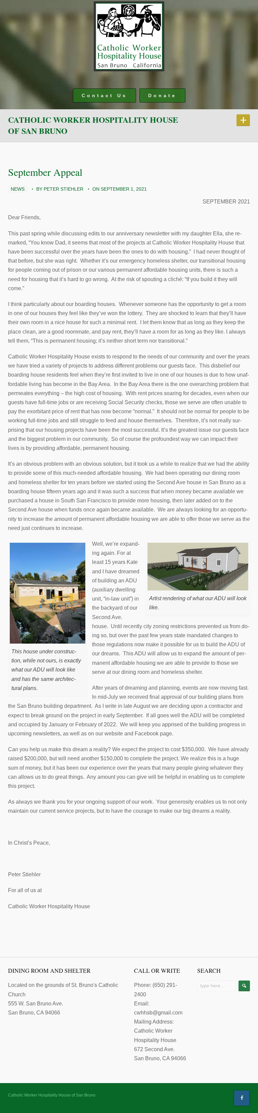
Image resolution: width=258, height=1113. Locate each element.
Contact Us (104, 95)
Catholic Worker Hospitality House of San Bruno (93, 125)
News (18, 189)
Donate (162, 95)
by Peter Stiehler (59, 189)
